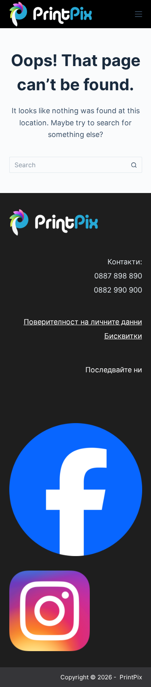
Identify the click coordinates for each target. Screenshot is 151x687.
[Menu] (138, 14)
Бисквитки (123, 336)
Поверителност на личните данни (83, 322)
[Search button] (134, 165)
